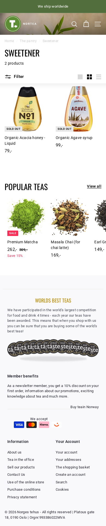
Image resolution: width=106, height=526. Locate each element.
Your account (66, 452)
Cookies (62, 489)
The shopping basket (73, 467)
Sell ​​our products (21, 467)
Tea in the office (20, 460)
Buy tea (76, 407)
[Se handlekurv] (86, 24)
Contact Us (16, 475)
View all (94, 186)
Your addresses (68, 460)
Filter (18, 76)
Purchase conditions (24, 489)
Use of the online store (25, 482)
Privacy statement (22, 497)
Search (61, 482)
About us (14, 452)
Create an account (70, 475)
